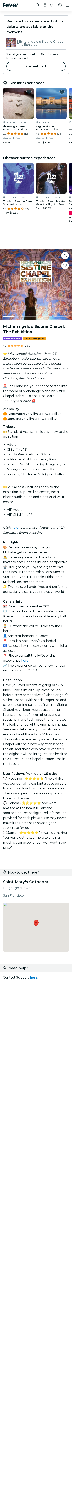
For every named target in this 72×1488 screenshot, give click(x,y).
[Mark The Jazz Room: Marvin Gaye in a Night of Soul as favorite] (61, 167)
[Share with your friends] (65, 255)
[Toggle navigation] (67, 5)
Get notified (36, 66)
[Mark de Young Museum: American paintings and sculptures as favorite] (28, 92)
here (14, 527)
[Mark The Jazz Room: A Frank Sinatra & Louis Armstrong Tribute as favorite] (28, 167)
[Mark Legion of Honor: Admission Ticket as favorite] (61, 92)
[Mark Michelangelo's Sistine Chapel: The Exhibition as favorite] (65, 265)
